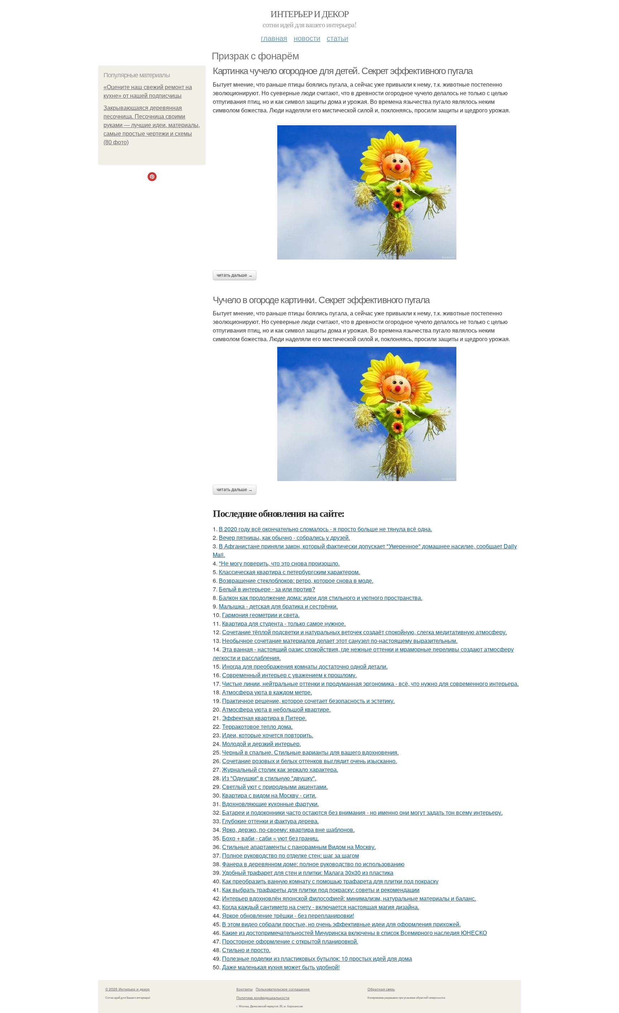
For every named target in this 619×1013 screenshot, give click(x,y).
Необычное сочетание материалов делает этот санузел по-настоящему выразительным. (339, 640)
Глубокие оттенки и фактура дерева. (270, 821)
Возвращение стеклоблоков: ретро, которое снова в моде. (296, 580)
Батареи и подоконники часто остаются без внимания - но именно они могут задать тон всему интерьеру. (362, 812)
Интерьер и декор (309, 14)
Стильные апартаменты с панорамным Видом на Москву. (299, 847)
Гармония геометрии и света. (260, 615)
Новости (307, 38)
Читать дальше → (235, 275)
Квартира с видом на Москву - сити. (269, 795)
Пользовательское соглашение (283, 989)
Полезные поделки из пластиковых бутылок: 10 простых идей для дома (317, 958)
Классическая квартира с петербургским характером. (289, 572)
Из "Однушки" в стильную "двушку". (269, 778)
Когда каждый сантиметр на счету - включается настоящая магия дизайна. (320, 907)
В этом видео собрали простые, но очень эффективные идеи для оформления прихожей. (341, 924)
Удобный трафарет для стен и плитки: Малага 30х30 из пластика (307, 872)
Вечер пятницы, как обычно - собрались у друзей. (284, 537)
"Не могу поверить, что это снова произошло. (279, 563)
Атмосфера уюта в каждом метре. (267, 692)
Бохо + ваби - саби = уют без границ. (270, 838)
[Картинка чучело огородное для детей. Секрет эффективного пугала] (367, 192)
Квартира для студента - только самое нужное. (284, 623)
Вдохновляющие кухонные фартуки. (270, 804)
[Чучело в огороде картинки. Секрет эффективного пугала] (367, 414)
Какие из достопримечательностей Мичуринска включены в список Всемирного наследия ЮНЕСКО (354, 933)
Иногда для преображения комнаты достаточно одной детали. (305, 666)
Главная (274, 38)
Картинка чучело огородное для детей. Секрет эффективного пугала (342, 71)
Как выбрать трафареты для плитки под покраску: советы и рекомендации (320, 890)
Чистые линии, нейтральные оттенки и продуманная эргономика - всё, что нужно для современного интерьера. (370, 683)
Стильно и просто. (246, 950)
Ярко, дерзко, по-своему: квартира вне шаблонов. (288, 829)
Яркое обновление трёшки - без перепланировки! (288, 915)
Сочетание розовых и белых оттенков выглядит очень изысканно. (309, 761)
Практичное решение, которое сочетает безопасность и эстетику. (308, 701)
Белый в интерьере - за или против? (267, 589)
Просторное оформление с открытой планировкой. (290, 941)
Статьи (337, 38)
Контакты (244, 989)
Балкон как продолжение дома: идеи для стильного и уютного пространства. (320, 597)
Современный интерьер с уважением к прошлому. (289, 675)
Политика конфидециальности (262, 997)
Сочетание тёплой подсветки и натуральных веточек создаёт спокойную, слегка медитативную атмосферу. (364, 632)
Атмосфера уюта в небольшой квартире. (276, 709)
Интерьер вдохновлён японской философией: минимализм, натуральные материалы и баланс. (349, 898)
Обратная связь (381, 989)
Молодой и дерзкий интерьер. (261, 744)
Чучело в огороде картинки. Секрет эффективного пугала (321, 300)
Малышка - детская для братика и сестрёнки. (278, 606)
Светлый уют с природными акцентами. (275, 786)
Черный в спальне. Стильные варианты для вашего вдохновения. (310, 752)
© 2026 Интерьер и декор (127, 989)
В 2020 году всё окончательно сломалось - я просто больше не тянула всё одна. (325, 529)
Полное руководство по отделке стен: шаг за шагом (290, 855)
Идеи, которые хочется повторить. (267, 735)
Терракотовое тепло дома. (257, 726)
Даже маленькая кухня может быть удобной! (281, 967)
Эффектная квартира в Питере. (264, 718)
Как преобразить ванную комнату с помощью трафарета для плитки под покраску (330, 881)
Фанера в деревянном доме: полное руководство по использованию (313, 864)
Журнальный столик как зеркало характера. (280, 769)
